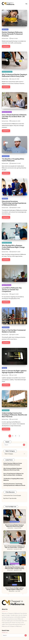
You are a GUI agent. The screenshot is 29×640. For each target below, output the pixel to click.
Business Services (6, 112)
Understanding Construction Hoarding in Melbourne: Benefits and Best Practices (14, 414)
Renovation (5, 29)
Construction (5, 156)
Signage (4, 368)
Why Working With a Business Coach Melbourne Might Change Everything (13, 247)
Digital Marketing (6, 285)
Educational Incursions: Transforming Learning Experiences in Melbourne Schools (14, 203)
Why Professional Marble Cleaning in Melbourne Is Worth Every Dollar (14, 75)
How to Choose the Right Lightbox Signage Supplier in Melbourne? (14, 371)
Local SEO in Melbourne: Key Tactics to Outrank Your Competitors (12, 289)
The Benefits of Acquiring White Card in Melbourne (13, 160)
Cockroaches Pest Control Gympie (12, 495)
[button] (19, 436)
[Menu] (26, 3)
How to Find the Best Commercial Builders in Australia (14, 331)
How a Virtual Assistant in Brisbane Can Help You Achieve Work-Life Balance (14, 116)
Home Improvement (7, 71)
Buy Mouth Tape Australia (9, 498)
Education (4, 198)
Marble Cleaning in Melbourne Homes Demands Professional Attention (12, 34)
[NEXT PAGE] (19, 436)
